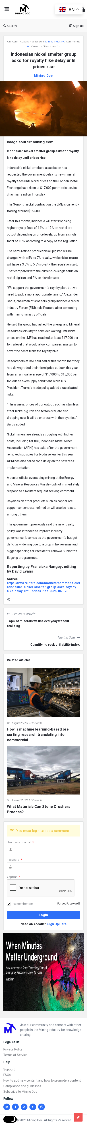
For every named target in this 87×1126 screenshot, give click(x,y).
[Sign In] (83, 9)
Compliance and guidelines (22, 1086)
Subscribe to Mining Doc (20, 1091)
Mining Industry (54, 41)
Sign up (78, 26)
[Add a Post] (78, 1117)
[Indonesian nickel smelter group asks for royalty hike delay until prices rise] (43, 108)
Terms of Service (15, 1055)
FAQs (7, 1075)
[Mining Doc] (24, 9)
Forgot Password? (68, 903)
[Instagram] (41, 1107)
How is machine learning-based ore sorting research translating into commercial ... (38, 734)
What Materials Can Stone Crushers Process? (38, 809)
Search (12, 26)
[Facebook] (15, 1107)
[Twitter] (24, 1107)
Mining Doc (43, 75)
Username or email (20, 842)
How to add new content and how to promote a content (42, 1080)
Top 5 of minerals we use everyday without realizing (38, 623)
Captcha (13, 877)
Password (14, 860)
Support (9, 1069)
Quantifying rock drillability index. (55, 644)
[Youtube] (32, 1107)
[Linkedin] (6, 1107)
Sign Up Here (56, 924)
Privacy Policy (13, 1049)
